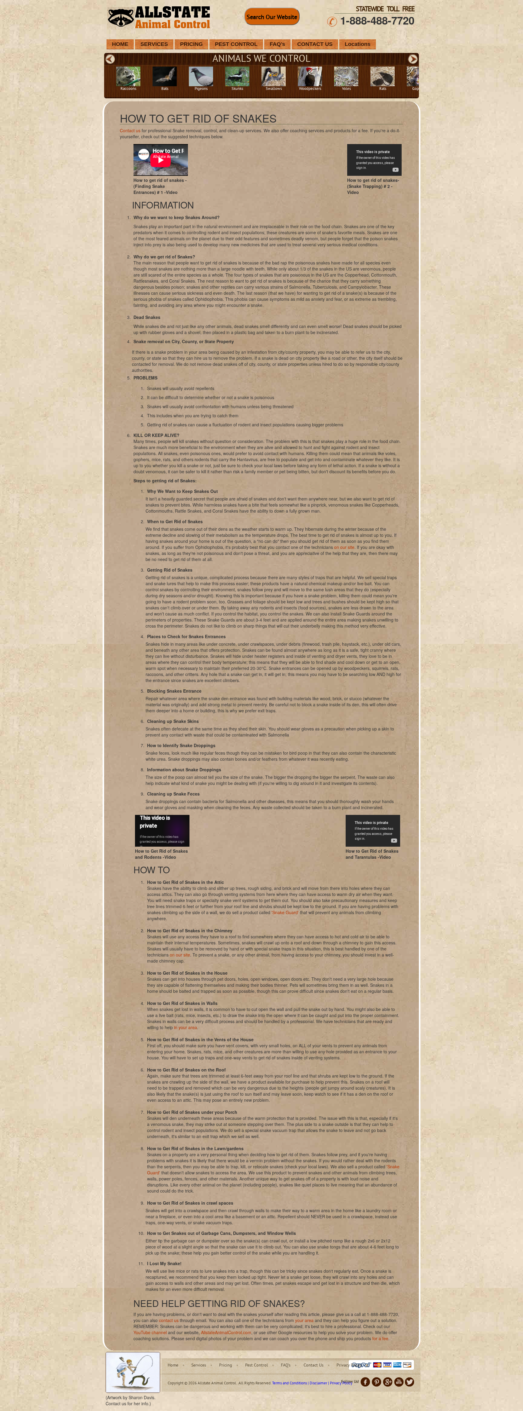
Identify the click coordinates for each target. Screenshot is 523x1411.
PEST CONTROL (236, 44)
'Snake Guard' (285, 912)
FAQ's (277, 44)
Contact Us (314, 1365)
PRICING (191, 44)
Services (198, 1365)
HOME (120, 44)
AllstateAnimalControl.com (226, 1332)
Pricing (225, 1365)
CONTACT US (315, 44)
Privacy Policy (349, 1365)
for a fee (380, 1338)
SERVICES (154, 44)
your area (304, 1320)
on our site (344, 547)
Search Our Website (272, 17)
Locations (357, 44)
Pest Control (256, 1365)
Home (173, 1365)
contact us (169, 1320)
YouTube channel (150, 1332)
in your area (185, 1027)
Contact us (130, 130)
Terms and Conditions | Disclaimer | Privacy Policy (312, 1383)
